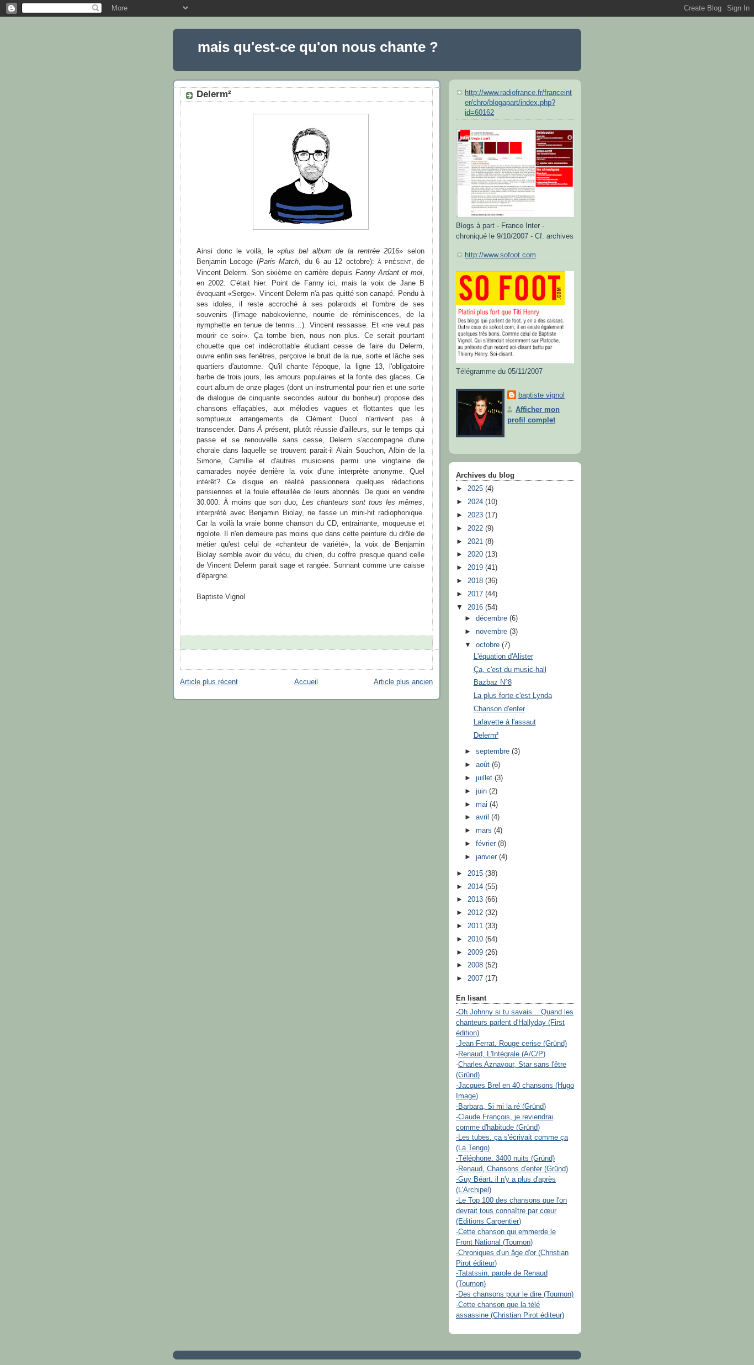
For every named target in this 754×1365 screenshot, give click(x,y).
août (484, 765)
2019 (476, 568)
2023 (476, 515)
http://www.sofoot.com (500, 255)
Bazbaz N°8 (493, 682)
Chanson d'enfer (499, 709)
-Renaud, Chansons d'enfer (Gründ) (512, 1169)
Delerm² (214, 94)
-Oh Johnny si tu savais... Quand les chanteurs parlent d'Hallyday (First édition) (515, 1022)
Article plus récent (209, 682)
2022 (476, 528)
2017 (476, 594)
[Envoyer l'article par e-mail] (198, 642)
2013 (476, 899)
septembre (494, 751)
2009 (476, 952)
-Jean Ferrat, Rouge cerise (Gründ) (511, 1043)
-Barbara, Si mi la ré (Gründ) (501, 1106)
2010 (476, 939)
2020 (476, 554)
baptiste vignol (541, 395)
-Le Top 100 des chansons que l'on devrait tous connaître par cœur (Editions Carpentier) (511, 1211)
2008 (476, 965)
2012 (476, 913)
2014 (476, 887)
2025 (476, 489)
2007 (476, 978)
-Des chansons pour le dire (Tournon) (515, 1294)
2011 (476, 926)
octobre (489, 645)
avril (483, 817)
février (487, 844)
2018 (476, 581)
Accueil (306, 682)
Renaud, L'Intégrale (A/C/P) (501, 1054)
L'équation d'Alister (503, 656)
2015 (476, 873)
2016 (476, 607)
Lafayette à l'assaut (505, 722)
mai (483, 804)
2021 (476, 542)
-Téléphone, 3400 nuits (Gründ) (505, 1158)
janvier (487, 857)
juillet (485, 778)
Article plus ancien (403, 682)
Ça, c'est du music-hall (510, 670)
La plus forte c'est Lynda (513, 696)
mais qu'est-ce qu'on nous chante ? (318, 47)
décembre (492, 618)
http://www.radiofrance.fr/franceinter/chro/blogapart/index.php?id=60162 (518, 102)
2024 (476, 502)
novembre (492, 632)
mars (485, 830)
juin (482, 791)
